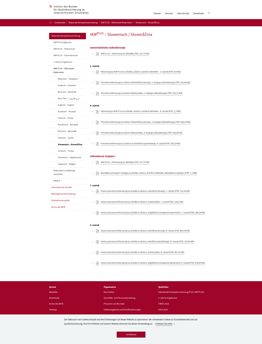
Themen (157, 13)
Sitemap (53, 310)
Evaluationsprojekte (60, 200)
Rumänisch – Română (68, 125)
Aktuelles (53, 292)
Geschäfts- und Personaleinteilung (119, 298)
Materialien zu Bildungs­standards (64, 172)
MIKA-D (56, 181)
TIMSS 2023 (163, 304)
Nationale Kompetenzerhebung (83, 23)
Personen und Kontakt (114, 304)
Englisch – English (66, 105)
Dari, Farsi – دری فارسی (69, 98)
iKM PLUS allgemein (62, 42)
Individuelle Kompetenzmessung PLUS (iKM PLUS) (181, 292)
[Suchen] (209, 13)
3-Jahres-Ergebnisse (62, 62)
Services (169, 13)
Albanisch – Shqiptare (68, 79)
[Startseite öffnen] (50, 22)
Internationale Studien (61, 187)
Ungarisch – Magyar (67, 164)
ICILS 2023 (163, 310)
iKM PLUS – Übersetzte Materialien (116, 23)
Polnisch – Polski (65, 118)
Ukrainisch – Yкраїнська (69, 157)
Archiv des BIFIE (58, 207)
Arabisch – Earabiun (67, 85)
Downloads (198, 13)
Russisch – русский (67, 131)
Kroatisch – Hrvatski (67, 111)
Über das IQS (183, 13)
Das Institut (109, 292)
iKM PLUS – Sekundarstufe (65, 55)
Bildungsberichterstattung (63, 194)
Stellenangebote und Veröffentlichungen (122, 310)
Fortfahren (131, 335)
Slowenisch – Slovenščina (70, 144)
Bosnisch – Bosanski (67, 92)
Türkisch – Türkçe (66, 151)
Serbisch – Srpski (66, 138)
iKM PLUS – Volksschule (64, 49)
